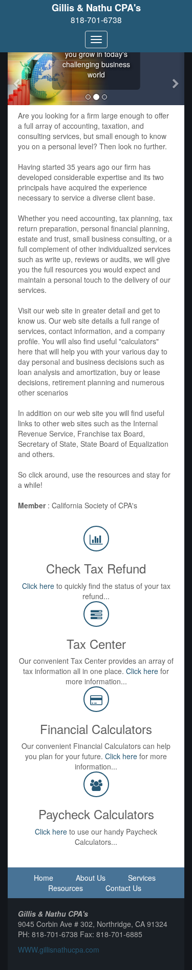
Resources (65, 888)
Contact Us (123, 888)
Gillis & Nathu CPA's (96, 7)
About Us (90, 878)
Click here (38, 586)
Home (43, 878)
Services (142, 878)
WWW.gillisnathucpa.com (58, 949)
